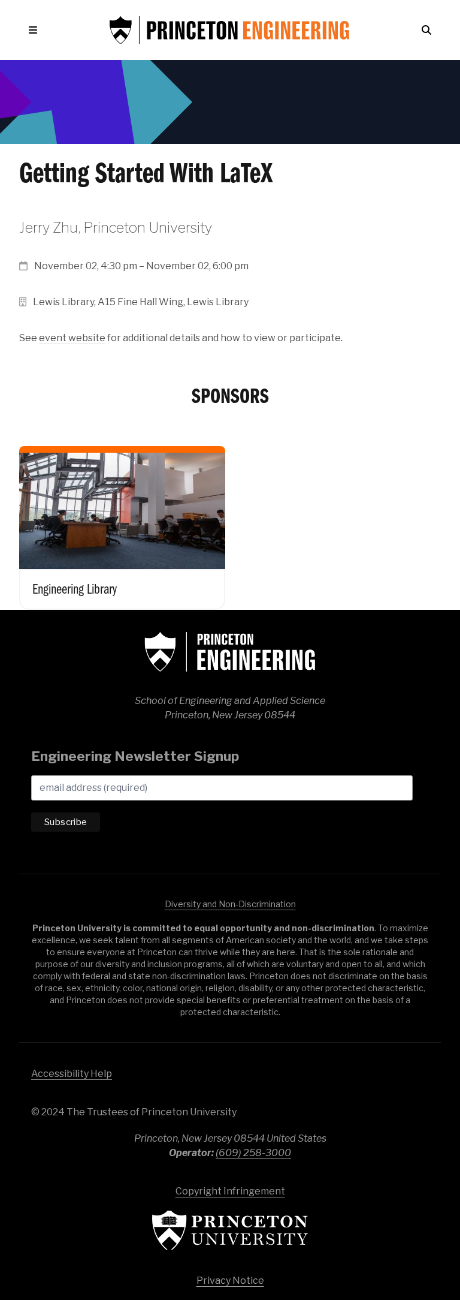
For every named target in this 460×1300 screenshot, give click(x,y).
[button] (35, 30)
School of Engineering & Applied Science (230, 652)
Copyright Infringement (230, 1191)
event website (72, 338)
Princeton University (230, 1230)
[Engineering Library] (122, 518)
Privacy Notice (230, 1280)
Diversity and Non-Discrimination (230, 904)
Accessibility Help (71, 1073)
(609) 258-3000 (253, 1152)
